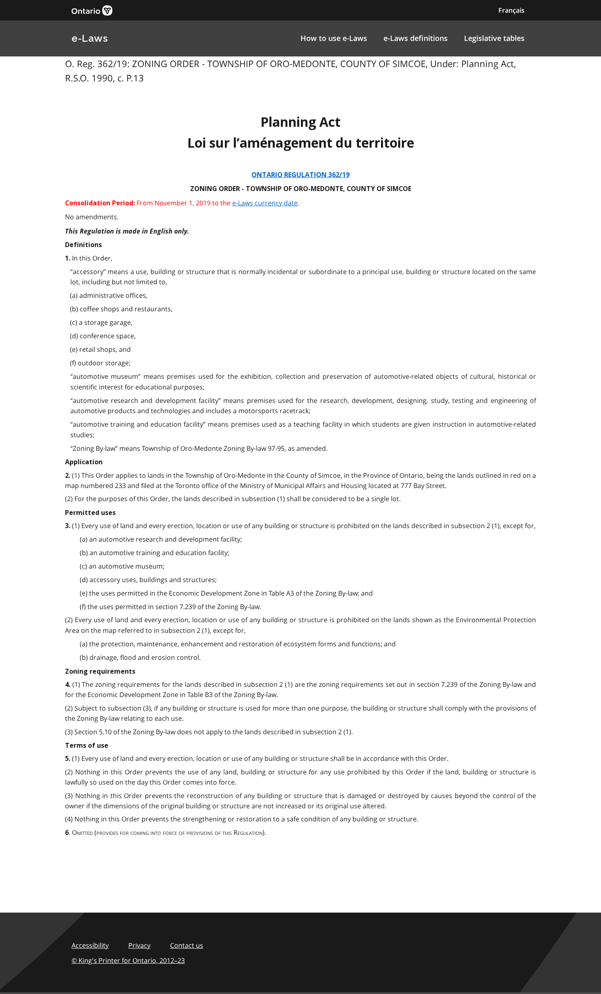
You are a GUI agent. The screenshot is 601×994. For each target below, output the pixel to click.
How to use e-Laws (333, 38)
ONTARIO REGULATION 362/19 (300, 175)
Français (511, 10)
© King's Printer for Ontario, (128, 960)
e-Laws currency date (265, 202)
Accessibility (90, 945)
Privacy (139, 945)
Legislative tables (494, 38)
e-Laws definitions (415, 38)
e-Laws (90, 38)
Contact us (186, 945)
